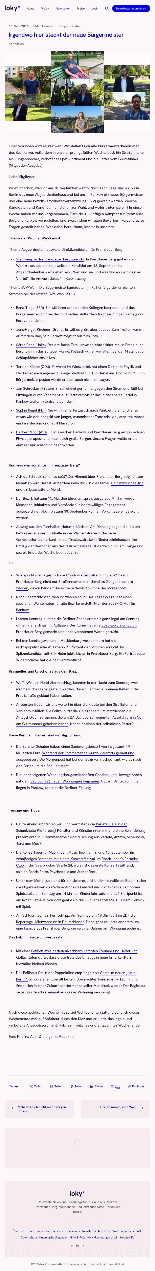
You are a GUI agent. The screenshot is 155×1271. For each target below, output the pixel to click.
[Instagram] (71, 1246)
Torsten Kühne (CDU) (33, 366)
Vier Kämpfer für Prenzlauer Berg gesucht (50, 259)
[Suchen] (107, 8)
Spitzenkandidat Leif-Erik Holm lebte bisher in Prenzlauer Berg (66, 653)
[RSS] (83, 1246)
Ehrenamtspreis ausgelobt (89, 498)
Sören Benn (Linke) (31, 344)
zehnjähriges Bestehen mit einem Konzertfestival (55, 858)
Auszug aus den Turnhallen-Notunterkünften (52, 526)
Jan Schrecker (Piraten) (35, 388)
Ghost (110, 1264)
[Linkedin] (77, 1246)
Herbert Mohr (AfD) (31, 432)
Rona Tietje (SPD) (30, 307)
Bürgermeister (69, 26)
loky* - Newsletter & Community (61, 1264)
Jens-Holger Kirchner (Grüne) (39, 329)
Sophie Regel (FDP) (31, 410)
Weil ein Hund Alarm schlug (48, 682)
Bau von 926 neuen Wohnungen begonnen (64, 781)
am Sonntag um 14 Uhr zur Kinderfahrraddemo (74, 893)
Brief (121, 1264)
